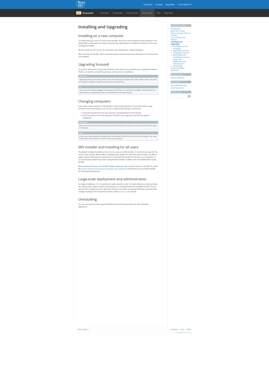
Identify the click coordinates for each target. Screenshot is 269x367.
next (182, 329)
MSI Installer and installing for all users (181, 56)
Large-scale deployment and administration (179, 61)
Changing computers (181, 53)
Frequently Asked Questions (177, 69)
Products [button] (148, 4)
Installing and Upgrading (176, 43)
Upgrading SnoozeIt (181, 50)
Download (117, 13)
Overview (104, 13)
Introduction (176, 29)
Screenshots (132, 13)
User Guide (147, 13)
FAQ (159, 13)
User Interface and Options (178, 38)
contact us (124, 191)
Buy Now (170, 4)
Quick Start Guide (178, 31)
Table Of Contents (179, 25)
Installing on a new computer (180, 47)
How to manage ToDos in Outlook (181, 34)
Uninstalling (177, 66)
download (98, 41)
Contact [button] (159, 4)
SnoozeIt (87, 13)
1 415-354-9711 (184, 4)
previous (174, 329)
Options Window (177, 78)
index (189, 329)
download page (114, 152)
